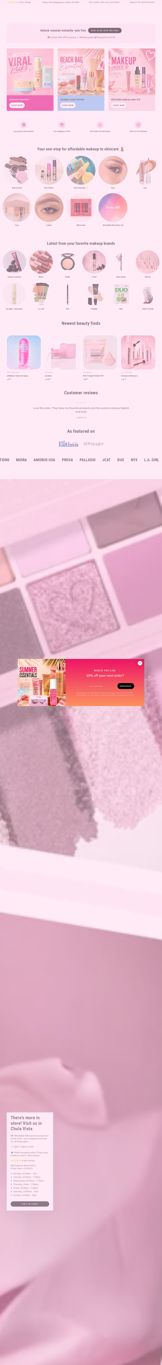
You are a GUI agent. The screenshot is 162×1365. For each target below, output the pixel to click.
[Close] (140, 663)
